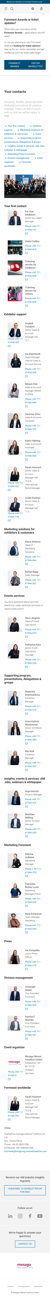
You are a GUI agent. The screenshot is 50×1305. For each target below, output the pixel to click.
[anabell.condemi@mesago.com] (10, 346)
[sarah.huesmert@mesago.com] (10, 490)
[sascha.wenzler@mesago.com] (27, 1038)
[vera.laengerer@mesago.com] (27, 636)
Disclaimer (38, 1286)
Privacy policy (23, 1286)
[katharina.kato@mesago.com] (27, 666)
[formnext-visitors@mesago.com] (27, 253)
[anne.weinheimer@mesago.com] (27, 743)
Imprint (11, 1286)
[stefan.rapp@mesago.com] (27, 587)
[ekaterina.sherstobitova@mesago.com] (27, 713)
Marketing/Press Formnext (21, 154)
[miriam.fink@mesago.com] (27, 406)
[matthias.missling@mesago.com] (27, 836)
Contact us (25, 1244)
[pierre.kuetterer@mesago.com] (27, 564)
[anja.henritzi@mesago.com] (27, 806)
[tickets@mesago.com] (27, 305)
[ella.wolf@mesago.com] (27, 770)
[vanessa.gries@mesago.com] (27, 432)
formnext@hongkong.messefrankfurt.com (25, 1151)
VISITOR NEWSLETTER (35, 65)
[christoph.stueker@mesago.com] (27, 1008)
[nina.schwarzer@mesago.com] (27, 932)
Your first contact (16, 126)
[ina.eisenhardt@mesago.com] (27, 376)
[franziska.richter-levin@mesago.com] (27, 905)
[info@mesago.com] (10, 1079)
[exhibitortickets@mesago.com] (27, 279)
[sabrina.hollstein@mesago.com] (27, 876)
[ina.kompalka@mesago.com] (27, 969)
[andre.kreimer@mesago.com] (10, 520)
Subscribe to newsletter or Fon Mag (25, 1190)
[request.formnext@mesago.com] (27, 233)
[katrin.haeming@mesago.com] (27, 459)
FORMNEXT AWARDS (15, 65)
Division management (18, 158)
